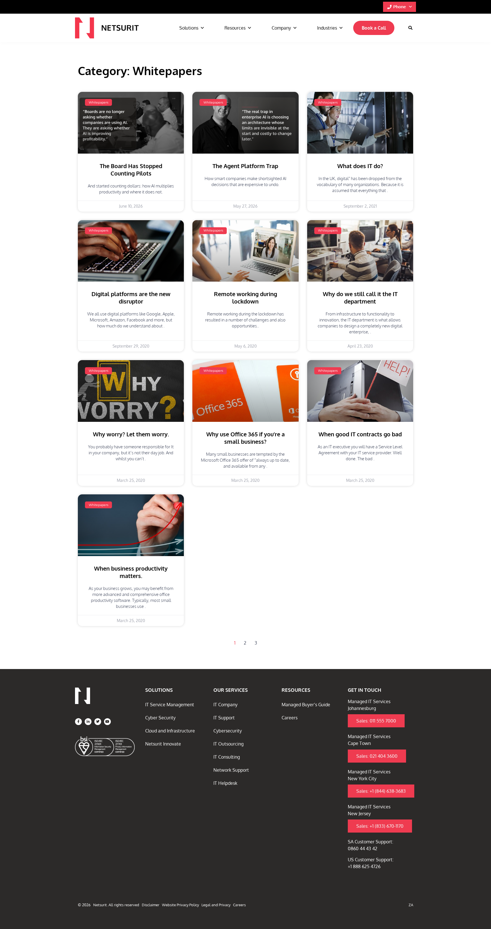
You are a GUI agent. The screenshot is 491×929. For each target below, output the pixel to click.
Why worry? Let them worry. (131, 434)
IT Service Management (169, 704)
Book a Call (374, 28)
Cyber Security (160, 718)
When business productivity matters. (131, 572)
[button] (410, 27)
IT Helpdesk (225, 783)
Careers (289, 718)
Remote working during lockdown (245, 297)
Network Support (231, 770)
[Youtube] (107, 721)
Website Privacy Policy (180, 905)
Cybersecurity (227, 731)
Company (281, 28)
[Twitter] (97, 721)
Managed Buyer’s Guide (306, 704)
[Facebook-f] (78, 721)
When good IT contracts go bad (360, 434)
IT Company (225, 704)
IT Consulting (226, 757)
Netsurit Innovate (163, 744)
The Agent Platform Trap (245, 166)
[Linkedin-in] (88, 721)
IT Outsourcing (228, 744)
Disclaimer (150, 905)
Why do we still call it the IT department (360, 297)
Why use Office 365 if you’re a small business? (245, 437)
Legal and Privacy (215, 905)
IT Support (224, 718)
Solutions (188, 28)
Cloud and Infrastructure (170, 731)
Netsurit (100, 905)
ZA (411, 905)
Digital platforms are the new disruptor (130, 297)
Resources (235, 28)
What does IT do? (360, 166)
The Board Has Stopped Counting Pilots (131, 169)
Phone (399, 6)
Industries (327, 28)
